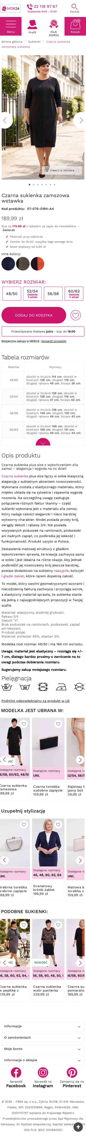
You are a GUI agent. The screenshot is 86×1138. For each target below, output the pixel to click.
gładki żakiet (13, 576)
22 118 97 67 (45, 6)
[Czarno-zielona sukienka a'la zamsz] (23, 264)
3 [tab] (38, 185)
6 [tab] (50, 185)
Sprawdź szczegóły (53, 341)
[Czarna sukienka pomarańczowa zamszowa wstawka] (37, 264)
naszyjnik (61, 571)
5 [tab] (46, 185)
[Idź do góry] (78, 1127)
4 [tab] (42, 185)
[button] (4, 760)
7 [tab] (54, 185)
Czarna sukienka (14, 476)
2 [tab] (34, 185)
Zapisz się (9, 229)
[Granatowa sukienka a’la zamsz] (8, 264)
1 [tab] (29, 185)
